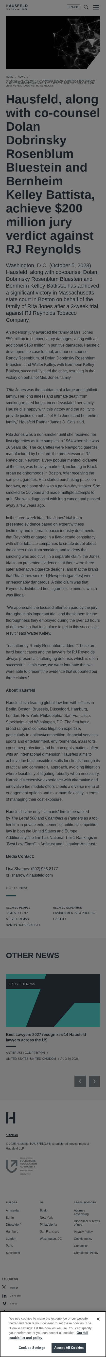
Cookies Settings (32, 1348)
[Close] (98, 1319)
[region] (53, 1334)
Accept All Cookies (69, 1348)
